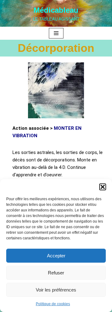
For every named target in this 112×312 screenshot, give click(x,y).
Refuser (56, 272)
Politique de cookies (53, 304)
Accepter (56, 255)
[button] (103, 187)
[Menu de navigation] (56, 33)
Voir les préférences (56, 289)
